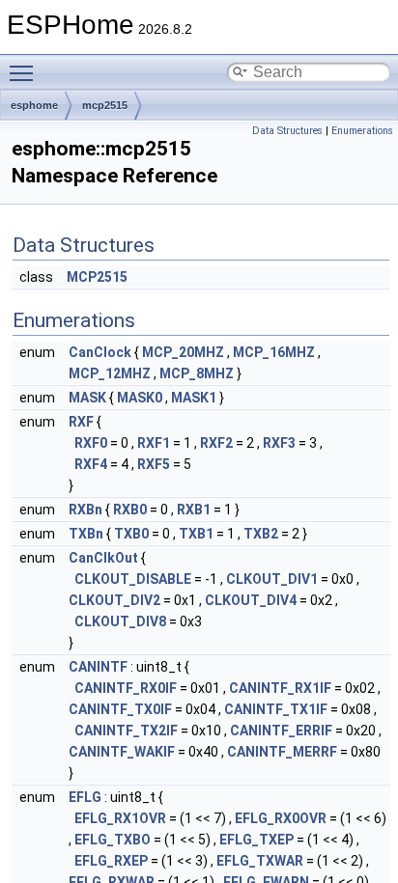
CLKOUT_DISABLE (132, 579)
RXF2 (216, 443)
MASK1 (193, 397)
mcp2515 (105, 105)
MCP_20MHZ (183, 352)
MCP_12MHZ (110, 373)
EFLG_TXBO (112, 839)
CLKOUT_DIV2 (114, 600)
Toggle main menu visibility (25, 72)
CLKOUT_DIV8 (120, 621)
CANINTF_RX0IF (125, 688)
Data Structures (287, 130)
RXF (81, 421)
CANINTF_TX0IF (120, 709)
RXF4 (90, 464)
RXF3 (279, 443)
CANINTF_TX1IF (275, 709)
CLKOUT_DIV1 (272, 579)
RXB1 (194, 509)
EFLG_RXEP (111, 861)
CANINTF (98, 667)
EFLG (85, 797)
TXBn (86, 533)
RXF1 (153, 443)
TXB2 (260, 533)
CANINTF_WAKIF (122, 751)
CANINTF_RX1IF (280, 688)
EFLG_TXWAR (259, 861)
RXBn (85, 509)
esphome (34, 105)
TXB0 (131, 533)
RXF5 (153, 464)
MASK (87, 397)
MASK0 (139, 397)
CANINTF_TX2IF (126, 730)
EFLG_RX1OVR (120, 818)
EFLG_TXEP (256, 839)
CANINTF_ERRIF (281, 730)
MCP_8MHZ (196, 373)
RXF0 (90, 443)
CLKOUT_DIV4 (251, 600)
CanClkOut (103, 558)
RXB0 (130, 509)
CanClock (100, 352)
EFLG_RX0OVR (281, 818)
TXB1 (196, 533)
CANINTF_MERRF (282, 751)
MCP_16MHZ (274, 352)
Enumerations (362, 130)
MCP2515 (97, 277)
